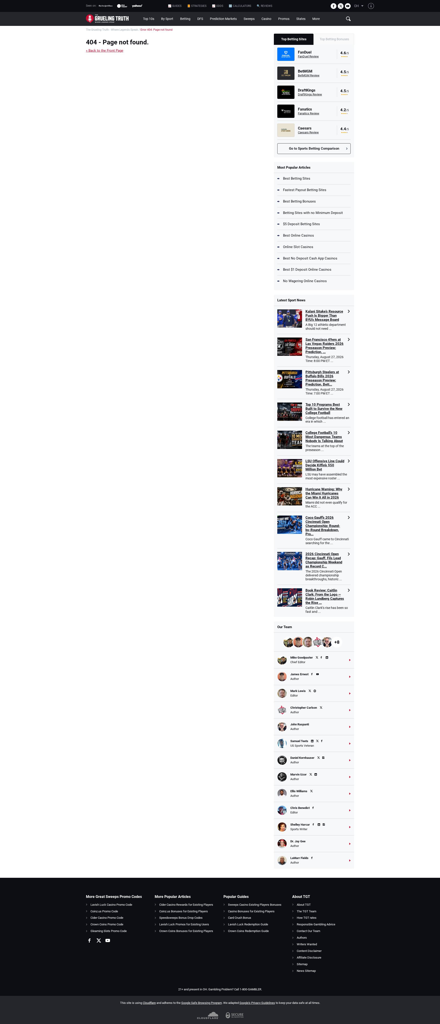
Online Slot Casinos (298, 247)
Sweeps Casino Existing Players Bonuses (254, 904)
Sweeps (249, 19)
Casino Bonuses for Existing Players (251, 911)
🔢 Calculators (240, 6)
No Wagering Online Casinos (305, 281)
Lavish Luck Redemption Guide (248, 924)
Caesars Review (308, 132)
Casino (266, 19)
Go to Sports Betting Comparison (314, 148)
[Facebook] (333, 6)
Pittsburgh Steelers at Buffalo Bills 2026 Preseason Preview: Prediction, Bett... (322, 378)
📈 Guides (175, 6)
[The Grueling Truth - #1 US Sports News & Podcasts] (113, 18)
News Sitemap (306, 971)
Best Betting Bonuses (299, 201)
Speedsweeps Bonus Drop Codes (181, 917)
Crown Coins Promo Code (107, 924)
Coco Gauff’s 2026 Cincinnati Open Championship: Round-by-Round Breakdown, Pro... (322, 526)
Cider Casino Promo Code (107, 917)
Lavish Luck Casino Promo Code (111, 904)
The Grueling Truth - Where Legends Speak (112, 29)
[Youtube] (348, 6)
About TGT (304, 904)
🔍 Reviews (264, 6)
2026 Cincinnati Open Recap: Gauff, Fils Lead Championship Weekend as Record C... (323, 560)
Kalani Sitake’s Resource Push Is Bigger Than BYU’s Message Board (324, 315)
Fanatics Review (308, 113)
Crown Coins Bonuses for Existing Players (186, 931)
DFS (200, 19)
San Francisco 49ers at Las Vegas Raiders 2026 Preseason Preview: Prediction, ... (324, 346)
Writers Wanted (307, 944)
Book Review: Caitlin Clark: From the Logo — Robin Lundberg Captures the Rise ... (324, 596)
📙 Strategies (196, 6)
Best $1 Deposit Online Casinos (307, 269)
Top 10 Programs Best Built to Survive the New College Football (323, 409)
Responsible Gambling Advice (316, 924)
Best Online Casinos (298, 235)
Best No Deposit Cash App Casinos (310, 258)
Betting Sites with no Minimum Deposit (313, 213)
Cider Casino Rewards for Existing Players (186, 904)
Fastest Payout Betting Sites (304, 190)
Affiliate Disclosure (309, 957)
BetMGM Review (308, 75)
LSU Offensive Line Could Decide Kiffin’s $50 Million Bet (324, 465)
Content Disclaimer (309, 951)
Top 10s (148, 19)
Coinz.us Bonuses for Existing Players (183, 911)
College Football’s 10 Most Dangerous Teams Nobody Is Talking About (324, 437)
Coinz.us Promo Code (104, 911)
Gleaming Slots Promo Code (109, 931)
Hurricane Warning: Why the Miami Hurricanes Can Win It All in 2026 (323, 493)
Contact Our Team (308, 931)
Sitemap (302, 964)
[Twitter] (341, 6)
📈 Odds (217, 6)
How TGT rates (306, 917)
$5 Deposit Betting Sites (301, 224)
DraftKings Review (310, 94)
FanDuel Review (308, 56)
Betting (185, 19)
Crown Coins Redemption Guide (248, 931)
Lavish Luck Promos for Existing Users (184, 924)
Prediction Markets (223, 19)
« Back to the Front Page (104, 51)
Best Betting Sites (296, 178)
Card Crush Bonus (239, 917)
